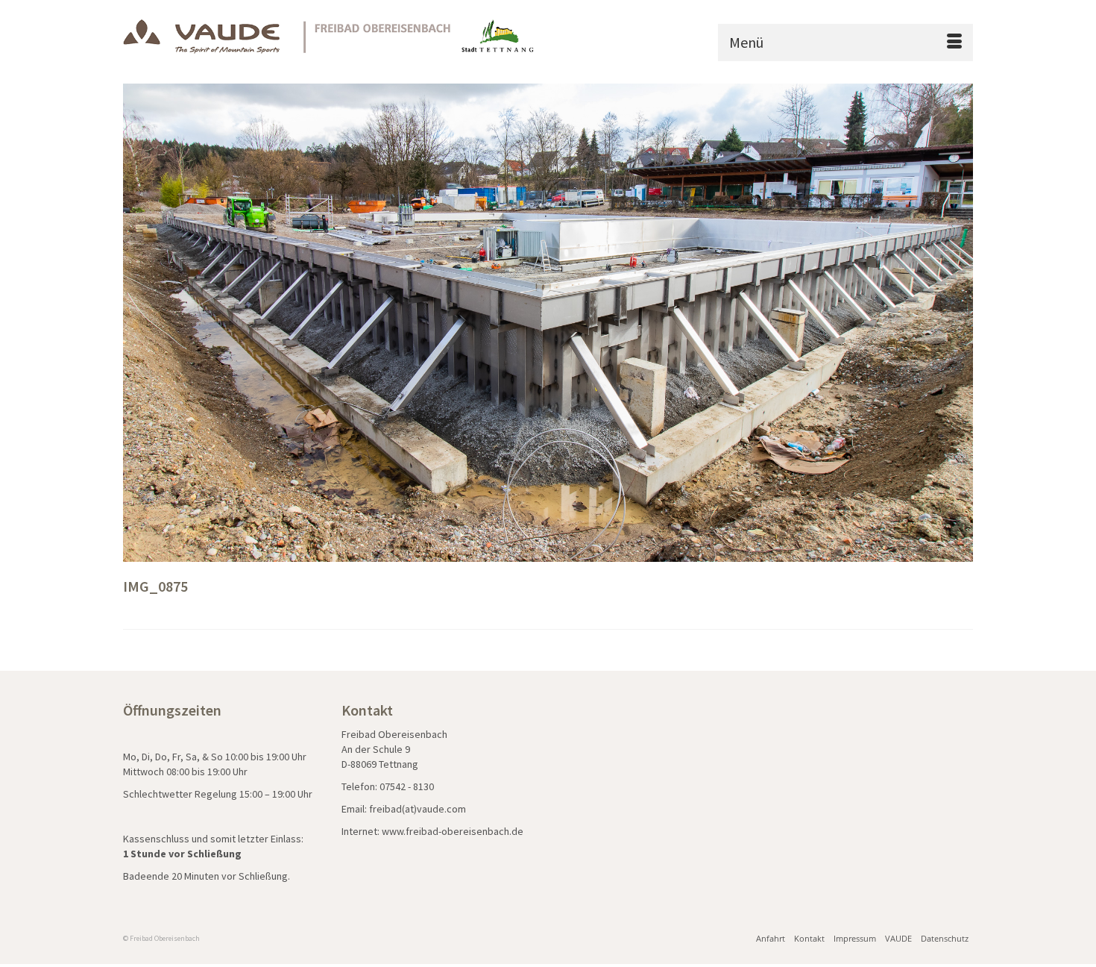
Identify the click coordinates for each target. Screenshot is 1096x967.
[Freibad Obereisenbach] (330, 36)
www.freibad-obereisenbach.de (452, 831)
